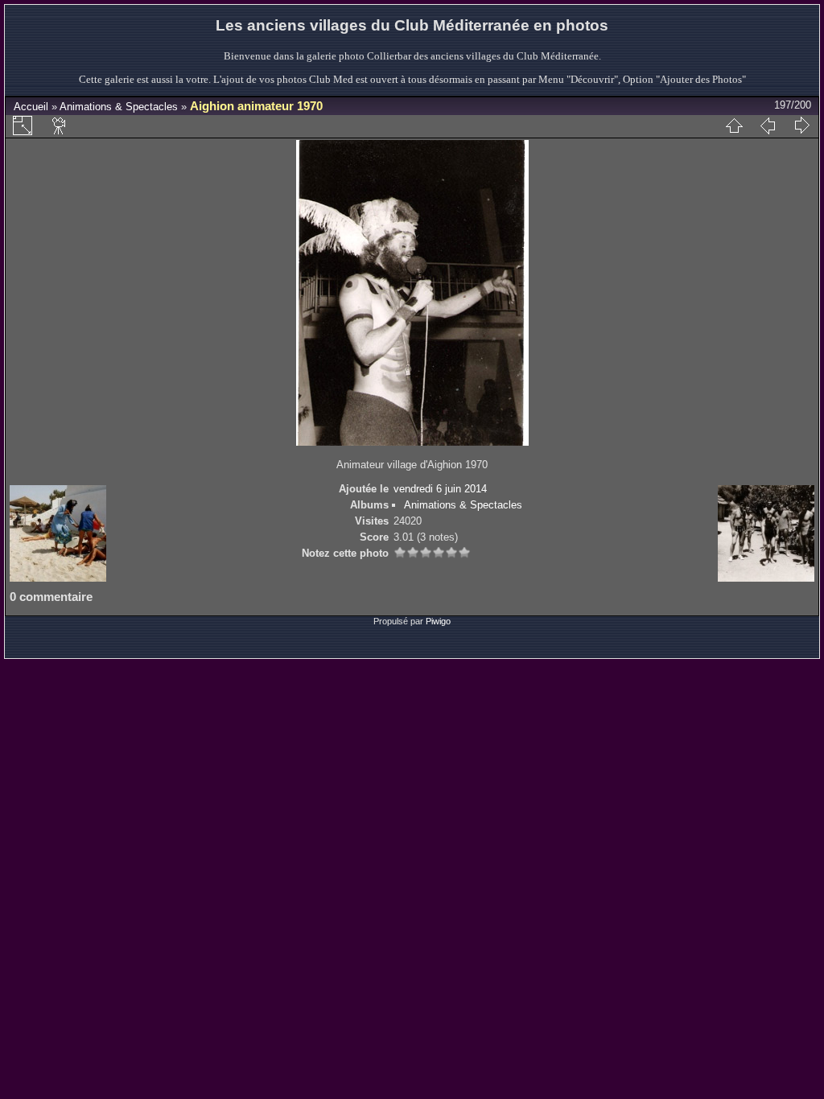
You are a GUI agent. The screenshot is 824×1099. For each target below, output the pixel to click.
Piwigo (438, 621)
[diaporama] (59, 125)
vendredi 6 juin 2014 (440, 489)
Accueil (31, 107)
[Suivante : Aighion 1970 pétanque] (801, 125)
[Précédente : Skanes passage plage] (768, 125)
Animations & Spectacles (119, 107)
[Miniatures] (734, 125)
